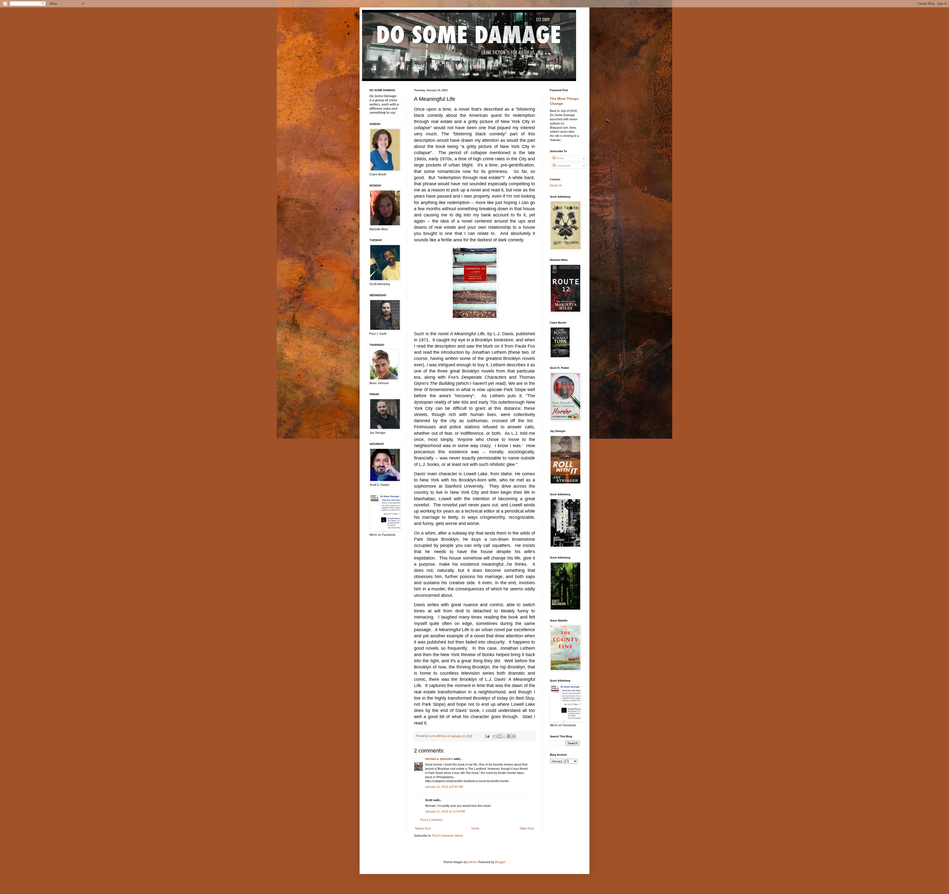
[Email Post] (487, 735)
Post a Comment (431, 820)
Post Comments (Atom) (447, 835)
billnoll (472, 862)
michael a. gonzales (439, 759)
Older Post (527, 828)
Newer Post (423, 828)
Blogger (500, 862)
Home (475, 828)
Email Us (556, 185)
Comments (563, 165)
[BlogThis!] (499, 736)
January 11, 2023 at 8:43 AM (444, 787)
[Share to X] (504, 736)
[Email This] (495, 736)
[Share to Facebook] (509, 736)
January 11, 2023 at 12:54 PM (445, 811)
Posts (560, 158)
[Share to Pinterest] (513, 736)
